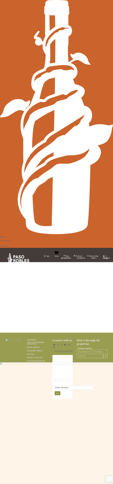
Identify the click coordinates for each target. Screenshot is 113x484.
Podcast (78, 256)
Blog (67, 256)
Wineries (66, 258)
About (106, 258)
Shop (57, 256)
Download (4, 246)
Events (81, 258)
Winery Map (93, 256)
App (47, 256)
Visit (94, 258)
